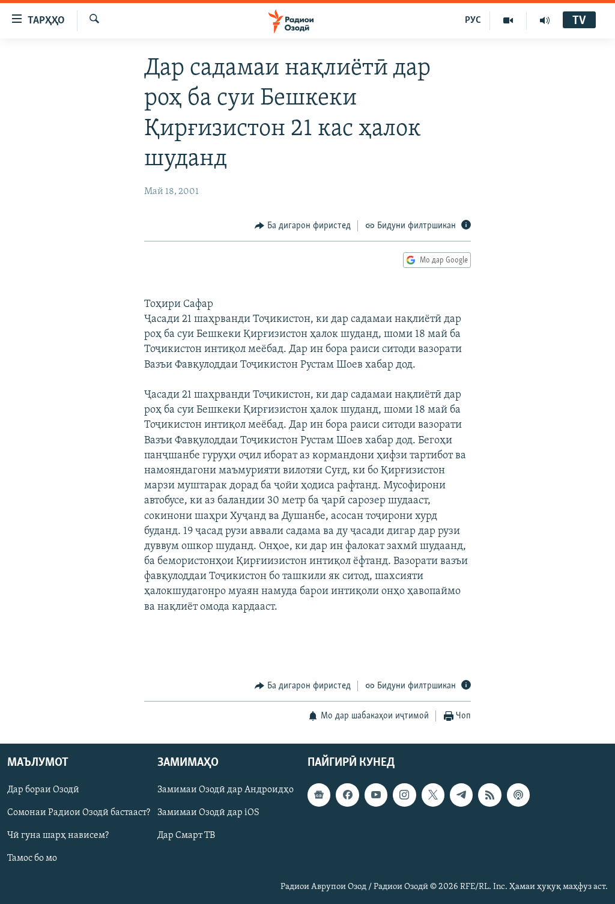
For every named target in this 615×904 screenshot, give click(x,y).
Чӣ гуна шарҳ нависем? (58, 835)
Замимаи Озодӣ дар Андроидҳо (225, 790)
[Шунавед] (545, 20)
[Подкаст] (518, 794)
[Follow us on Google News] (319, 794)
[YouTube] (508, 20)
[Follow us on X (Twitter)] (433, 794)
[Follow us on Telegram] (461, 794)
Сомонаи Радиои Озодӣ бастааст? (78, 813)
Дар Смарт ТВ (186, 835)
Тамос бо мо (32, 858)
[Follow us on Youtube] (376, 794)
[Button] (303, 226)
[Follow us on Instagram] (404, 794)
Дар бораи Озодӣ (43, 790)
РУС (473, 20)
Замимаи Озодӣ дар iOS (208, 813)
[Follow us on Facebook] (347, 794)
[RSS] (489, 794)
